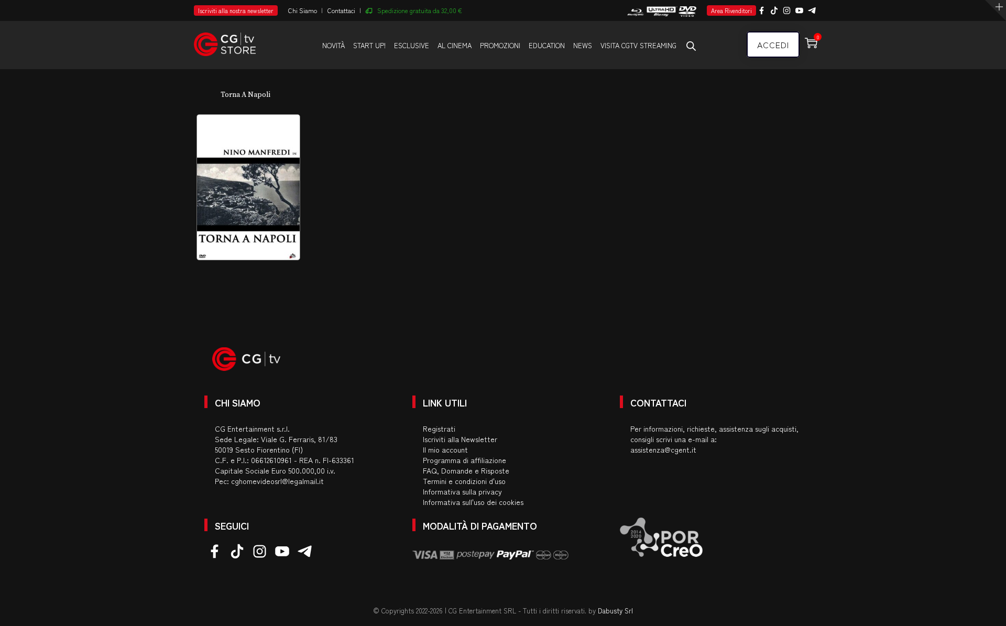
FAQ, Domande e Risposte (466, 470)
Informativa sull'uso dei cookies (473, 502)
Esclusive (411, 45)
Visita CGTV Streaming (638, 45)
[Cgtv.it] (225, 40)
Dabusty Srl (615, 611)
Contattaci (341, 10)
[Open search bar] (691, 45)
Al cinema (455, 45)
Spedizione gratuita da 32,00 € (419, 10)
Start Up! (369, 45)
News (582, 45)
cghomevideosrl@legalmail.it (277, 481)
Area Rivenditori (731, 10)
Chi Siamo (302, 10)
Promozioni (500, 45)
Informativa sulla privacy (462, 491)
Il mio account (445, 449)
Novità (333, 45)
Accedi (773, 44)
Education (547, 45)
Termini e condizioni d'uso (464, 481)
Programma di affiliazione (464, 460)
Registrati (439, 428)
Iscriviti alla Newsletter (460, 439)
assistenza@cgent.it (663, 449)
